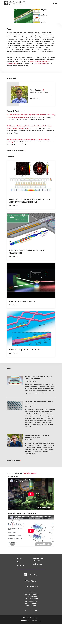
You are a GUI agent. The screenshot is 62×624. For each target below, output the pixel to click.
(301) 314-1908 (33, 601)
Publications (37, 564)
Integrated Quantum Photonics (24, 350)
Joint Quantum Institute (41, 63)
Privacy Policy (25, 620)
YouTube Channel (30, 473)
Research (20, 566)
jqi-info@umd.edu (31, 605)
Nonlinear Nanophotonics (22, 301)
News (19, 562)
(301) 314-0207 (32, 603)
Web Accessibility (36, 620)
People (19, 558)
